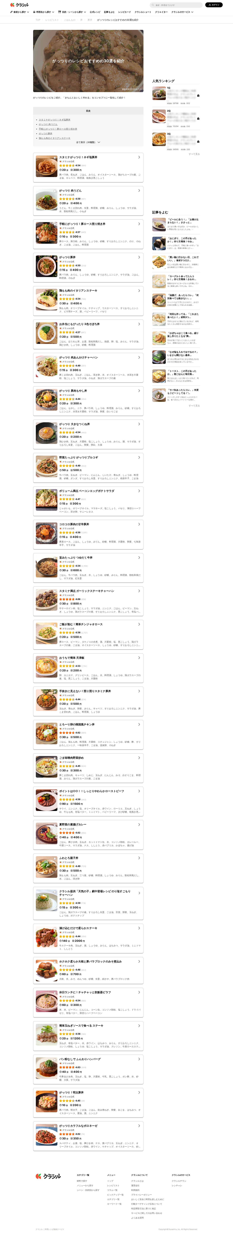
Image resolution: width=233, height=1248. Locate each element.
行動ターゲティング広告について (146, 1204)
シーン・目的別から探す (88, 1190)
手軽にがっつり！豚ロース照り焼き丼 (58, 128)
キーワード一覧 (114, 1204)
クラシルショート (143, 12)
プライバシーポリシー (141, 1194)
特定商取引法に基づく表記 (143, 1208)
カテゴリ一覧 (113, 1199)
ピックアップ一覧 (115, 1194)
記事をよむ (109, 12)
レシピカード (124, 12)
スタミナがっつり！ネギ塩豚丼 (55, 119)
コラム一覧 (112, 1190)
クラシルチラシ (179, 1181)
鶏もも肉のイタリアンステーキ (55, 138)
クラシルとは (137, 1181)
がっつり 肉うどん (48, 124)
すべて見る (194, 154)
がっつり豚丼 (45, 133)
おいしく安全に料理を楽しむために (147, 1199)
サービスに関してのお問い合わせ (146, 1213)
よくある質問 (137, 1217)
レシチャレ (177, 1185)
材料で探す (82, 1181)
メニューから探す (85, 1185)
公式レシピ (95, 12)
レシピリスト (113, 1185)
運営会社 (135, 1185)
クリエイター (161, 12)
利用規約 (135, 1190)
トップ (110, 1181)
